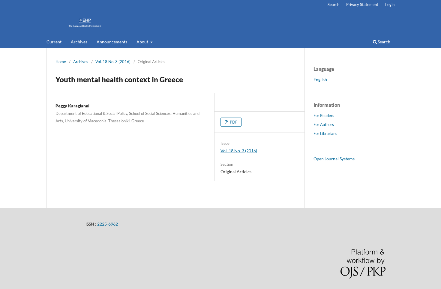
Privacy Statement (362, 4)
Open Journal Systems (334, 158)
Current (54, 41)
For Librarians (325, 133)
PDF (233, 122)
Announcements (112, 41)
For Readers (324, 115)
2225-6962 (107, 223)
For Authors (324, 124)
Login (389, 4)
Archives (79, 41)
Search (383, 41)
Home (61, 61)
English (320, 79)
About (142, 41)
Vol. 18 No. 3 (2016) (112, 61)
